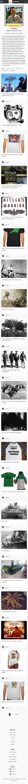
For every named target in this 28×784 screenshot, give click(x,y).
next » (17, 714)
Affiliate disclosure (13, 761)
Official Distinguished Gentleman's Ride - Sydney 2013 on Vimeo (13, 94)
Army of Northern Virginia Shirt (10, 462)
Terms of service (13, 756)
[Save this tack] (24, 79)
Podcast (12, 742)
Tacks (2, 68)
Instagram (13, 774)
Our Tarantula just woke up (9, 611)
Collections (18, 68)
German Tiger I (6, 551)
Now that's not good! (8, 309)
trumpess (7, 101)
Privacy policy (13, 759)
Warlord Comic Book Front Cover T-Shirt (13, 702)
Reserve (13, 744)
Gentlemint (14, 2)
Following (12, 70)
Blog (13, 739)
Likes (12, 68)
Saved (7, 68)
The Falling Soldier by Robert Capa (11, 280)
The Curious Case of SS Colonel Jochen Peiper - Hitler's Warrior (12, 218)
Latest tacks (12, 732)
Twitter (13, 771)
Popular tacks (13, 734)
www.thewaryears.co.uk (11, 56)
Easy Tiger (4, 521)
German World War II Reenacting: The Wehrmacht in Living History (12, 186)
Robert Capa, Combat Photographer (11, 432)
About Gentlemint (13, 752)
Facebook (13, 769)
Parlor (12, 737)
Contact (12, 754)
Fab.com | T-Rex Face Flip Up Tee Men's (13, 492)
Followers (5, 70)
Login (25, 1)
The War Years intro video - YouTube (11, 641)
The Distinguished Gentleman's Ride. (12, 125)
